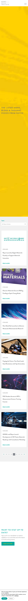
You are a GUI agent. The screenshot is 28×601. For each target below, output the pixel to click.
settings (16, 595)
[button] (4, 454)
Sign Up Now (7, 543)
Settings (11, 598)
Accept (4, 598)
